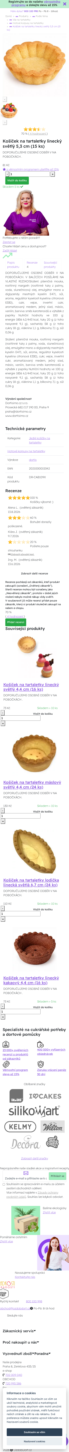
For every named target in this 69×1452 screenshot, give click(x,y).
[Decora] (25, 1142)
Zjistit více (49, 1212)
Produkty (23, 16)
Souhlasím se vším (34, 1432)
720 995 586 (13, 1383)
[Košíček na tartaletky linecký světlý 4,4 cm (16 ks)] (34, 655)
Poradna (41, 1354)
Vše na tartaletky (21, 19)
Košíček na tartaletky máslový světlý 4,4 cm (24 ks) (32, 785)
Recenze (32, 262)
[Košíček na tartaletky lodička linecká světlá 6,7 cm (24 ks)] (34, 851)
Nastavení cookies (34, 1441)
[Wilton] (53, 1126)
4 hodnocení (38, 133)
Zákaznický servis (18, 1331)
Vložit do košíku (17, 180)
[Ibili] (16, 1096)
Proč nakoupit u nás (20, 1342)
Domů (8, 16)
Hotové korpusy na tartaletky (28, 23)
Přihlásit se (57, 1176)
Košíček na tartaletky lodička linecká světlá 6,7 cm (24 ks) (31, 882)
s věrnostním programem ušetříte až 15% (32, 169)
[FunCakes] (52, 1142)
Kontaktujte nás (25, 1277)
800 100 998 (34, 1301)
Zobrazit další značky (34, 1158)
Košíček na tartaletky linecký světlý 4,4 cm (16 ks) (31, 687)
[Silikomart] (34, 1111)
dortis (33, 460)
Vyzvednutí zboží (17, 1354)
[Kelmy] (20, 1126)
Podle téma (41, 16)
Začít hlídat (10, 250)
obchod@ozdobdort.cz (15, 1308)
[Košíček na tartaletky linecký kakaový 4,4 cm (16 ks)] (34, 949)
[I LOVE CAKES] (45, 1096)
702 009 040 (13, 1375)
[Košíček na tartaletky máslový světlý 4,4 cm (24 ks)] (34, 753)
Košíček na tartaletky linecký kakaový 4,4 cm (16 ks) (31, 980)
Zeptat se (9, 242)
